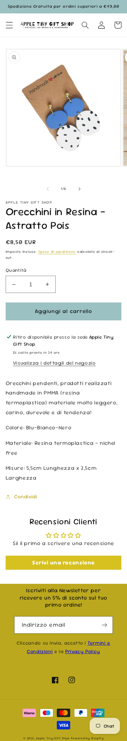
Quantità (16, 270)
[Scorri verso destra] (79, 189)
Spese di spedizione (57, 251)
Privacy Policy (82, 651)
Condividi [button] (25, 496)
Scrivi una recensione (63, 562)
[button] (9, 25)
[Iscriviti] (104, 624)
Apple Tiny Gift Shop (52, 738)
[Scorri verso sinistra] (47, 189)
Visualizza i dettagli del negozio (54, 362)
